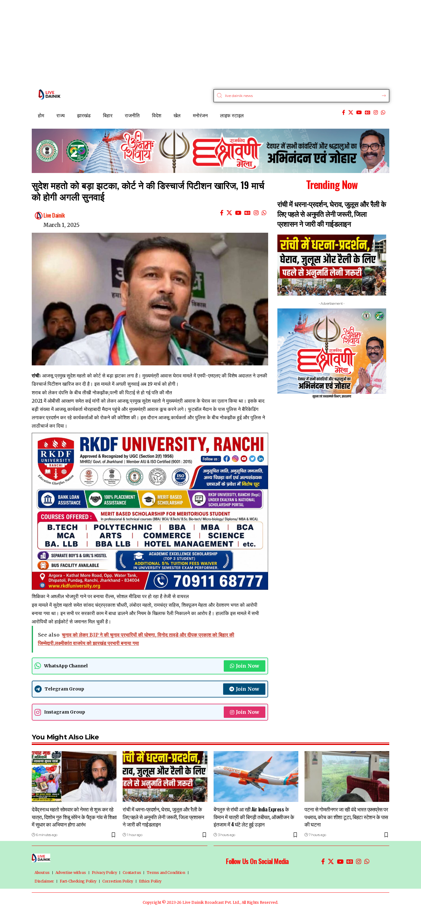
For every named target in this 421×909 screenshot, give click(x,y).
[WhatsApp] (383, 112)
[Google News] (367, 112)
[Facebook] (344, 112)
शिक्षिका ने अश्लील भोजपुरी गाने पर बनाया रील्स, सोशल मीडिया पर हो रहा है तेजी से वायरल (110, 596)
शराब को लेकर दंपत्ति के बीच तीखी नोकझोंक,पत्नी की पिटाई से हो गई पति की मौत (102, 392)
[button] (278, 376)
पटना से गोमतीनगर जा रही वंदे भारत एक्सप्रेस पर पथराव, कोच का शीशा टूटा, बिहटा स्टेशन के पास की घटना (346, 816)
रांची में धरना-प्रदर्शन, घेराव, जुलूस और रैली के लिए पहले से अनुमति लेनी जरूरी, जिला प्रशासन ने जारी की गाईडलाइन (331, 214)
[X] (351, 112)
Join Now (247, 666)
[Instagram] (375, 112)
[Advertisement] (185, 43)
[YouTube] (359, 112)
